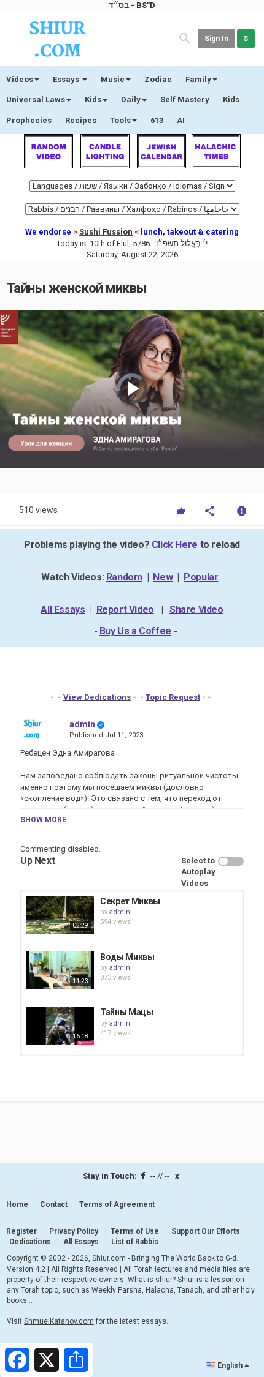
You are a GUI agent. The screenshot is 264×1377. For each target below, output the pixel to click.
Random (124, 577)
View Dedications (97, 697)
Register (21, 1231)
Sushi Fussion (106, 231)
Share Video (196, 609)
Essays (67, 79)
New (163, 577)
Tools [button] (120, 120)
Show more (43, 820)
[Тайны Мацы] (60, 1026)
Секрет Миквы (130, 901)
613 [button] (156, 120)
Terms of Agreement (117, 1204)
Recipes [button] (80, 120)
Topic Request (173, 697)
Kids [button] (93, 99)
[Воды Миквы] (60, 970)
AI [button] (181, 120)
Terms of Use (135, 1231)
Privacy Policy (73, 1231)
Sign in (216, 38)
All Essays (63, 609)
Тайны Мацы (126, 1012)
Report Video (125, 609)
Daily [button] (131, 99)
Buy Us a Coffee (135, 631)
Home (17, 1204)
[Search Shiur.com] (184, 37)
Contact (54, 1204)
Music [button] (113, 79)
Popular (201, 577)
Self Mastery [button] (184, 99)
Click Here (175, 544)
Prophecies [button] (29, 120)
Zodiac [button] (158, 79)
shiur (164, 1279)
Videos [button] (19, 79)
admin (82, 724)
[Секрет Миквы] (60, 915)
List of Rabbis (134, 1241)
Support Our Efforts (205, 1231)
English (229, 1365)
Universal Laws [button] (35, 99)
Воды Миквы (127, 957)
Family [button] (198, 79)
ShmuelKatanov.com (59, 1321)
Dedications (30, 1241)
